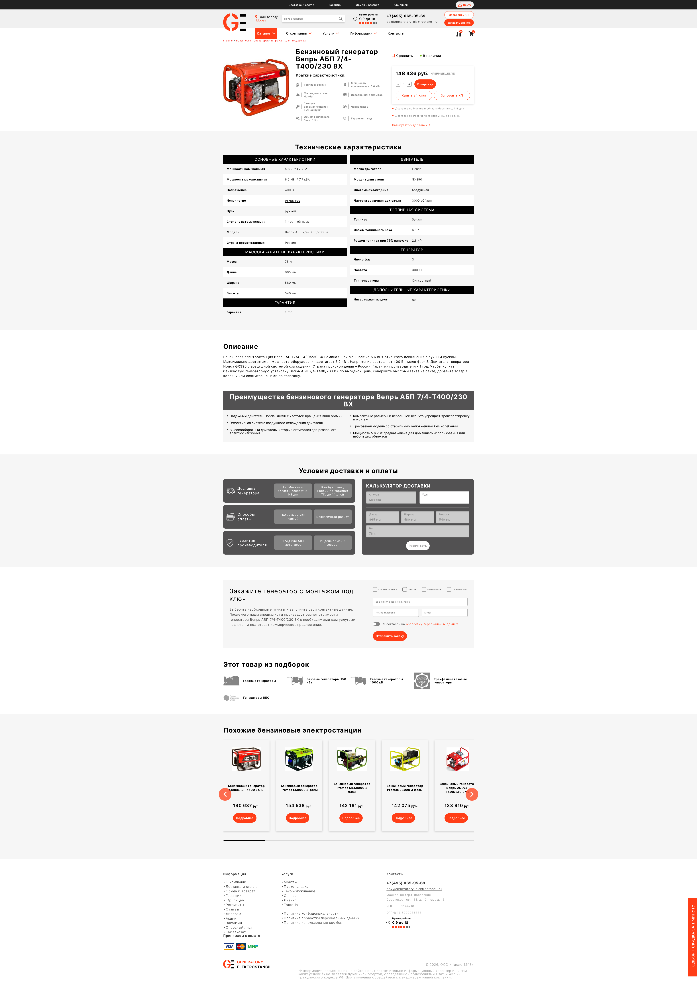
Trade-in (291, 904)
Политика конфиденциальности (311, 913)
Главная (228, 40)
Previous (220, 790)
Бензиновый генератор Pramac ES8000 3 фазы (299, 788)
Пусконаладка (296, 886)
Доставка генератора (248, 490)
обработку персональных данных (432, 624)
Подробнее (244, 818)
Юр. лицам (401, 5)
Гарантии (335, 5)
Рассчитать (418, 545)
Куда (425, 494)
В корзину (425, 84)
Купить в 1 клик (414, 95)
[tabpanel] (246, 785)
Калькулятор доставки (410, 125)
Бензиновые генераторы (252, 40)
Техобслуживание (299, 891)
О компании (296, 33)
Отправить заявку (390, 636)
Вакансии (234, 923)
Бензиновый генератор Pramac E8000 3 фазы (405, 788)
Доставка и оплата (301, 5)
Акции (231, 918)
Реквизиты (235, 904)
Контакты (396, 33)
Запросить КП (459, 14)
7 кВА (302, 169)
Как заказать (237, 932)
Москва (261, 20)
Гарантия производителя (252, 542)
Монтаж (290, 882)
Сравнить (404, 56)
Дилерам (233, 914)
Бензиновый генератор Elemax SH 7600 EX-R (246, 788)
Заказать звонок (459, 22)
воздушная (420, 190)
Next (476, 790)
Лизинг (290, 900)
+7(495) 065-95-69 (406, 16)
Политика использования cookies (313, 922)
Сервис (290, 895)
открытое (292, 200)
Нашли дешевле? (443, 73)
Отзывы (232, 909)
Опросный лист (239, 927)
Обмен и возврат (367, 5)
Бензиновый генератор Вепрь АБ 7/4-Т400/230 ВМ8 (457, 788)
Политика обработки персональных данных (321, 918)
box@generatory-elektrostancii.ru (412, 21)
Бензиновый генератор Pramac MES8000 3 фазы (352, 788)
